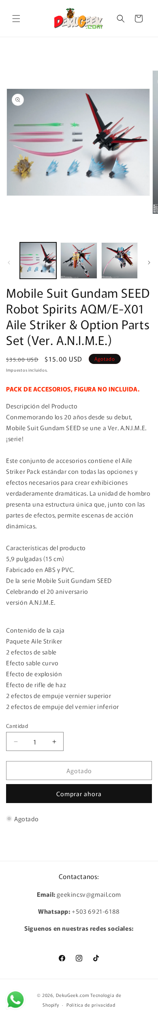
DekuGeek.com (72, 995)
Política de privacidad (90, 1004)
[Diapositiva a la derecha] (149, 262)
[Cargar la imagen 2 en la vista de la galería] (78, 260)
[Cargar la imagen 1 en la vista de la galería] (38, 260)
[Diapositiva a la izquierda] (9, 262)
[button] (16, 18)
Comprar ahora (79, 793)
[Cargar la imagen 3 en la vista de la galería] (119, 260)
